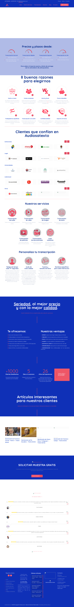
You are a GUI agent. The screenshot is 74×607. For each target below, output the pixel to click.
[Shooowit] (61, 182)
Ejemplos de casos (10, 586)
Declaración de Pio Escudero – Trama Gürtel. (37, 582)
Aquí (48, 101)
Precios (59, 1)
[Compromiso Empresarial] (12, 194)
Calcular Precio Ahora (10, 581)
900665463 (8, 1)
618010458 (14, 1)
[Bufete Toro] (61, 159)
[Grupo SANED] (45, 194)
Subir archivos (9, 583)
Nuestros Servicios (9, 584)
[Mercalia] (61, 194)
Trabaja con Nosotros (10, 591)
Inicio (7, 579)
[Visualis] (29, 194)
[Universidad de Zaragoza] (12, 170)
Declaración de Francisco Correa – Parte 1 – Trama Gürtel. (12, 440)
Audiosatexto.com (8, 604)
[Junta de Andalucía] (45, 147)
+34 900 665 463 (60, 583)
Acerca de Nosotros (10, 588)
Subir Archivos (64, 4)
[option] (13, 147)
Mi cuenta (67, 1)
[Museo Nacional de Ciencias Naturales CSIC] (29, 147)
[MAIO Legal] (29, 159)
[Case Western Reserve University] (61, 170)
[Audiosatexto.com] (7, 4)
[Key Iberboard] (12, 159)
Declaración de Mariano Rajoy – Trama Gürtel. (36, 596)
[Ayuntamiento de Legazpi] (61, 147)
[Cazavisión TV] (12, 182)
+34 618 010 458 (60, 580)
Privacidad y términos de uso (44, 604)
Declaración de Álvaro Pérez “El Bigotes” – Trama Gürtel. (44, 441)
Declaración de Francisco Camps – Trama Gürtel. (37, 591)
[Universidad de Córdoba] (29, 170)
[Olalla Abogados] (45, 159)
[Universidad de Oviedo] (45, 170)
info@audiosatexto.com (23, 1)
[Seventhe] (45, 182)
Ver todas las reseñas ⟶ (37, 496)
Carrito (63, 1)
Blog (7, 589)
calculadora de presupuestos (39, 68)
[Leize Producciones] (29, 182)
